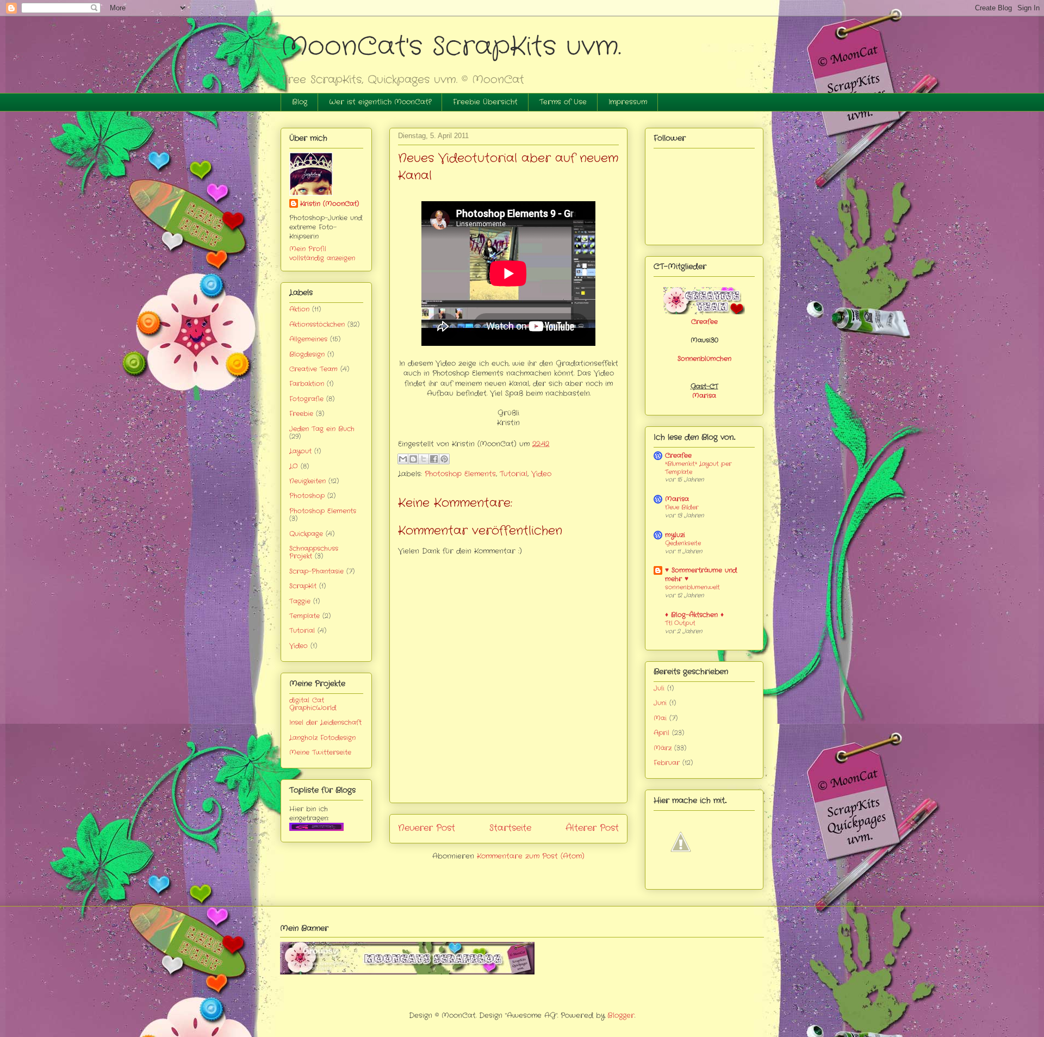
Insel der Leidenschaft (325, 722)
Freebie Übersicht (485, 102)
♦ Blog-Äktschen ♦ (694, 614)
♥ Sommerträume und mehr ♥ (701, 574)
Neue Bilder (682, 507)
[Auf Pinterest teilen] (444, 459)
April (661, 732)
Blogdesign (307, 354)
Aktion (299, 309)
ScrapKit (302, 586)
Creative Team (313, 369)
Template (304, 615)
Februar (667, 762)
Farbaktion (306, 383)
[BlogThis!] (413, 459)
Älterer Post (592, 828)
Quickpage (306, 533)
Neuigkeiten (307, 481)
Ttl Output (680, 623)
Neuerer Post (426, 828)
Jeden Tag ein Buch (322, 428)
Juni (660, 702)
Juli (659, 688)
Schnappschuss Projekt (313, 552)
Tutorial (513, 474)
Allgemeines (308, 339)
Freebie (301, 413)
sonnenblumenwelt (692, 587)
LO (293, 466)
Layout (300, 451)
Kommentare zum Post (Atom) (531, 856)
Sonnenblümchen (704, 358)
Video (541, 474)
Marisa (704, 395)
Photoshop (307, 495)
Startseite (510, 828)
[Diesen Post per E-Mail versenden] (402, 459)
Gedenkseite (683, 543)
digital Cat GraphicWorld (312, 704)
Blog (299, 102)
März (663, 748)
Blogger (621, 1015)
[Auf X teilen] (423, 459)
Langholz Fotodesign (322, 737)
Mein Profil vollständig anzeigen (322, 253)
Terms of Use (563, 102)
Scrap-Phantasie (316, 571)
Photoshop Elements (460, 474)
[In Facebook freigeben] (433, 459)
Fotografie (306, 398)
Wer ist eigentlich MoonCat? (380, 102)
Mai (660, 718)
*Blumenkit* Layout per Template (698, 467)
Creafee (704, 321)
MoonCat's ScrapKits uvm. (451, 47)
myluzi (675, 534)
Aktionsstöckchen (317, 324)
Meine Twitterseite (320, 752)
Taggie (299, 601)
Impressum (627, 102)
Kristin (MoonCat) (329, 203)
